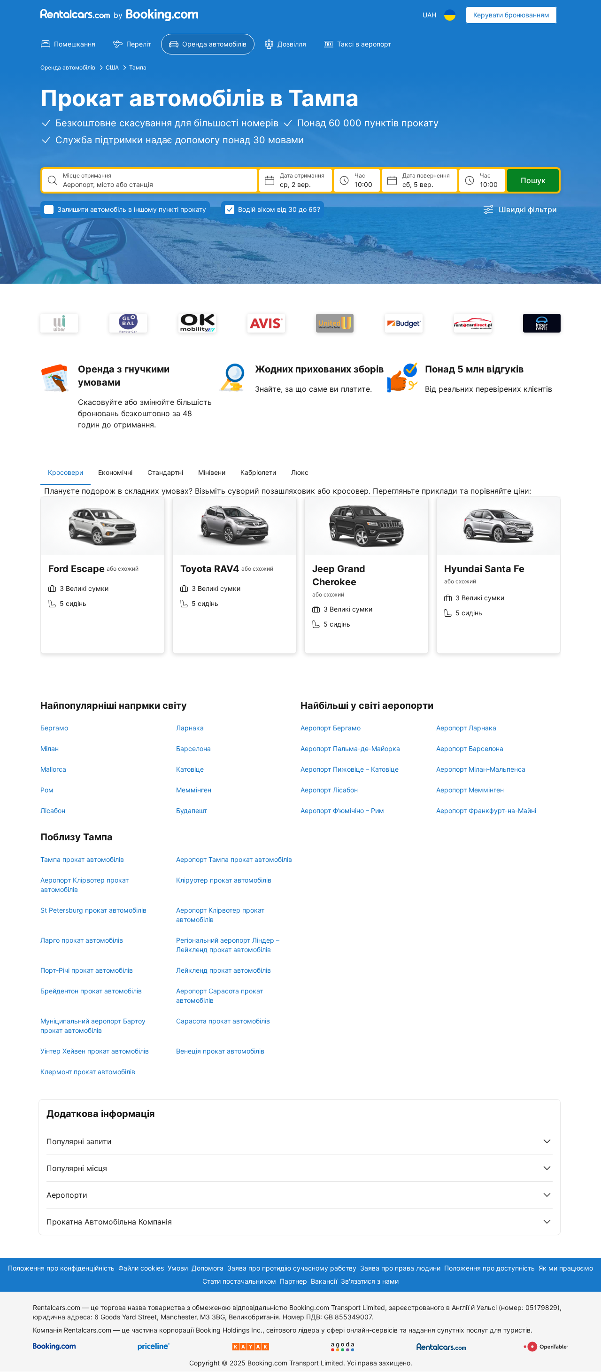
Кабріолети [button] (258, 472)
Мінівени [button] (211, 472)
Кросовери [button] (65, 472)
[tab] (65, 472)
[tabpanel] (300, 577)
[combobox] (156, 184)
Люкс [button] (299, 472)
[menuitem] (68, 44)
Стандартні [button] (165, 472)
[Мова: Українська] (449, 15)
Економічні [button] (115, 472)
